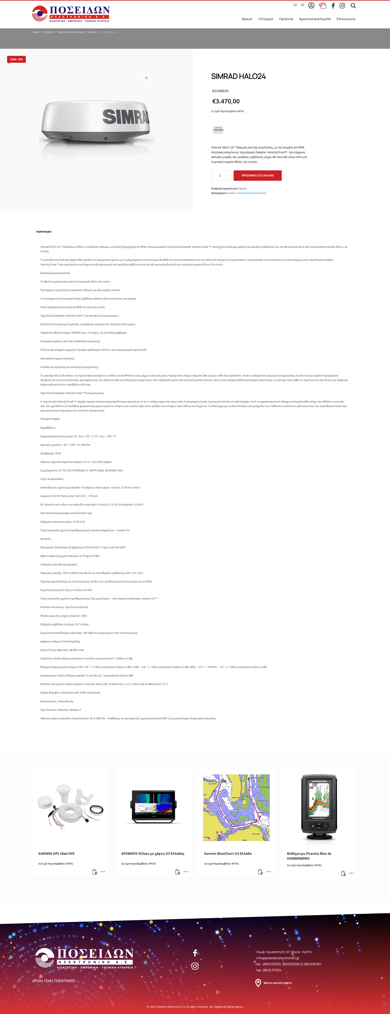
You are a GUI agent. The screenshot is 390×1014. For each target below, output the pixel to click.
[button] (146, 78)
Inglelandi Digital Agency (228, 1007)
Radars (232, 193)
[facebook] (336, 6)
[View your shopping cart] (323, 6)
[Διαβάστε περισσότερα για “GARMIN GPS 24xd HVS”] (95, 872)
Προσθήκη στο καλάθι (258, 175)
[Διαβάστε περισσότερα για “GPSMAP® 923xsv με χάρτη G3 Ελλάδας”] (178, 872)
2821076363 (272, 964)
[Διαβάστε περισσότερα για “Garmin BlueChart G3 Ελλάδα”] (261, 872)
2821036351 (312, 964)
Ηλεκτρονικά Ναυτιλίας (251, 193)
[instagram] (344, 6)
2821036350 (291, 964)
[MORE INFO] (103, 872)
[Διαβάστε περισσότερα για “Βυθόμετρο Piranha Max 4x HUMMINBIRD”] (343, 874)
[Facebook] (195, 953)
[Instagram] (195, 966)
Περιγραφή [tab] (43, 232)
